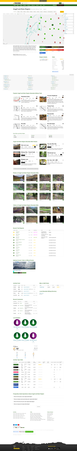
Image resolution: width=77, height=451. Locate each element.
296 (73, 26)
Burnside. (23, 123)
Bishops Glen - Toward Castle (28, 152)
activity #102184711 (26, 291)
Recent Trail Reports (18, 228)
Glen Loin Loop (25, 145)
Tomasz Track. (50, 106)
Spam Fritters (18, 234)
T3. (22, 115)
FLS (23, 427)
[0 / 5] (40, 367)
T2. (22, 106)
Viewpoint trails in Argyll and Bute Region (36, 418)
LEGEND (3, 40)
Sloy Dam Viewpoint (50, 413)
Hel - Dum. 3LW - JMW (52, 160)
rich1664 (14, 310)
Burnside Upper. (51, 123)
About (23, 446)
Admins (14, 427)
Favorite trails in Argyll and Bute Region (35, 415)
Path (20, 313)
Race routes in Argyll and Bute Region (35, 420)
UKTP (16, 427)
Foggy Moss (17, 231)
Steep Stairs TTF (49, 417)
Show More (38, 406)
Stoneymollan (50, 113)
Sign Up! (32, 446)
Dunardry (29, 87)
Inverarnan (29, 81)
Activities (40, 45)
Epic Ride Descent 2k (17, 327)
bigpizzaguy (15, 426)
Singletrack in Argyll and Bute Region (35, 417)
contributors (19, 426)
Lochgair (29, 83)
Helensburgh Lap (51, 153)
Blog (28, 447)
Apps (41, 5)
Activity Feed (16, 283)
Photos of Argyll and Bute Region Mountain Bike (26, 173)
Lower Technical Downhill (29, 190)
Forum (37, 449)
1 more (32, 289)
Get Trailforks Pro (60, 5)
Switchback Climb (25, 96)
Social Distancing (22, 305)
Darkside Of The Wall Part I (23, 308)
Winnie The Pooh (43, 213)
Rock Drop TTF (49, 415)
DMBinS (22, 427)
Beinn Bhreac (53, 87)
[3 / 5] (59, 287)
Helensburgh (30, 77)
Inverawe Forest (54, 85)
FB (13, 424)
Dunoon (29, 75)
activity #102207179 (26, 289)
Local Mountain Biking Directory (48, 291)
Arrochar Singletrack (52, 95)
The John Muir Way (51, 144)
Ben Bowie (29, 78)
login (63, 3)
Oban (52, 75)
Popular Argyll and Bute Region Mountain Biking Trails (27, 93)
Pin (18, 424)
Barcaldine (5, 78)
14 (73, 33)
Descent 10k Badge (25, 327)
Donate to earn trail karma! (29, 431)
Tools (32, 447)
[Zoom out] (63, 19)
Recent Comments (18, 299)
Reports (28, 5)
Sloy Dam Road (15, 181)
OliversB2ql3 (15, 305)
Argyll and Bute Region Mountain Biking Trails (19, 413)
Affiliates (36, 447)
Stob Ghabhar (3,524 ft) (50, 420)
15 (73, 19)
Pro (28, 446)
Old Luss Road (41, 181)
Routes (24, 5)
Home (15, 5)
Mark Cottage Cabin (50, 414)
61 (41, 156)
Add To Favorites (22, 431)
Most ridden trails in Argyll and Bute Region (36, 416)
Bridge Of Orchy (6, 84)
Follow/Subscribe (55, 71)
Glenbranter (52, 88)
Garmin (32, 449)
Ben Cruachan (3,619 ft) (50, 418)
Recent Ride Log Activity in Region (19, 133)
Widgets (29, 449)
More (44, 5)
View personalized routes (32, 168)
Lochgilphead (30, 84)
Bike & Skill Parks (44, 283)
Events (37, 5)
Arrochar (5, 77)
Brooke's (15, 213)
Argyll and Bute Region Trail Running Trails (19, 418)
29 (73, 29)
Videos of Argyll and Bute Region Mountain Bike (25, 205)
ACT (54, 213)
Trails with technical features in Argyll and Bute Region (37, 419)
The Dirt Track (42, 287)
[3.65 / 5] (40, 364)
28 (41, 119)
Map (17, 5)
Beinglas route (24, 159)
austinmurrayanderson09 (52, 237)
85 (73, 23)
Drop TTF (48, 416)
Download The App (51, 446)
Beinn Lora (6, 82)
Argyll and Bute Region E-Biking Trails (18, 414)
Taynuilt (53, 83)
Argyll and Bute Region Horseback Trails (19, 415)
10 (73, 16)
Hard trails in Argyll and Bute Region (35, 413)
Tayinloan (53, 81)
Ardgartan (5, 75)
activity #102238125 (26, 287)
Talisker (21, 303)
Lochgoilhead (30, 89)
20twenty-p (18, 427)
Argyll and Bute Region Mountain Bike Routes (25, 141)
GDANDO (14, 287)
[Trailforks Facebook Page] (14, 446)
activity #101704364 (26, 293)
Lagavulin (28, 213)
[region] (33, 28)
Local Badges (16, 317)
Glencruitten (53, 78)
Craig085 (14, 313)
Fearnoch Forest (54, 84)
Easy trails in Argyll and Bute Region (35, 414)
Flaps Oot (21, 310)
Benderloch (6, 81)
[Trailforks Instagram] (15, 446)
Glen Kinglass (54, 77)
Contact (23, 449)
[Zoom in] (63, 17)
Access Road (14, 190)
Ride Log (33, 5)
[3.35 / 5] (40, 379)
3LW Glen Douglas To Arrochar (20, 239)
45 (41, 148)
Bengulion (6, 87)
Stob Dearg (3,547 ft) (50, 419)
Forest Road (17, 247)
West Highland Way (17, 270)
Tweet (16, 424)
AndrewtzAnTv (15, 291)
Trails (21, 5)
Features (23, 447)
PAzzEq (50, 232)
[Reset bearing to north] (63, 20)
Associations (37, 446)
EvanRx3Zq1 (15, 295)
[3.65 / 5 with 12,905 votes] (62, 59)
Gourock (5, 88)
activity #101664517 (26, 295)
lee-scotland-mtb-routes (52, 240)
